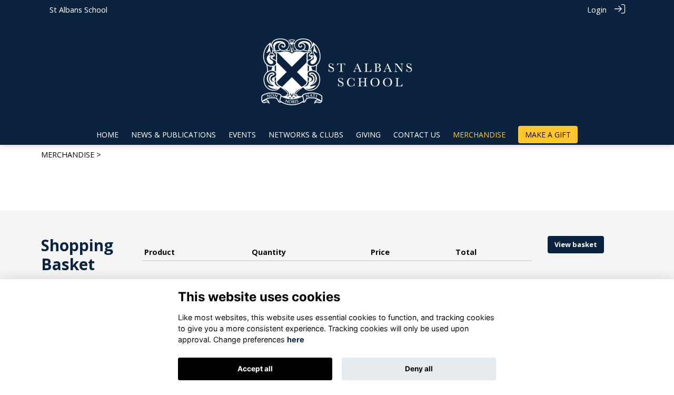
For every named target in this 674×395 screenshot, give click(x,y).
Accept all (255, 368)
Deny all (419, 368)
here (295, 339)
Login (597, 10)
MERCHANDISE (67, 155)
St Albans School (78, 10)
